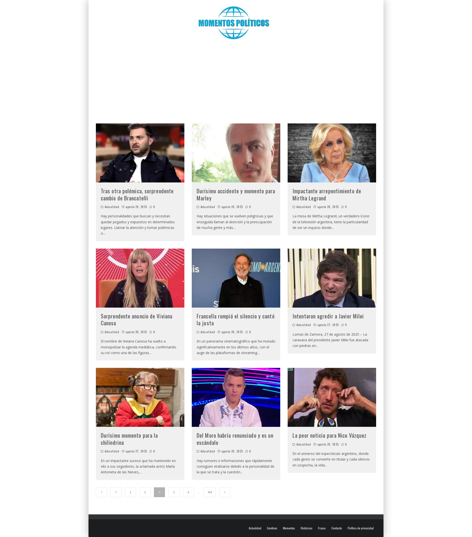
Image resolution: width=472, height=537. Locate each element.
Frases (322, 528)
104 (209, 492)
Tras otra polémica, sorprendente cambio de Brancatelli (137, 194)
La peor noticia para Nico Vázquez (330, 435)
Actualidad (112, 207)
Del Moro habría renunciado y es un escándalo (235, 438)
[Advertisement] (236, 79)
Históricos (306, 528)
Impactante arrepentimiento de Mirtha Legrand (327, 194)
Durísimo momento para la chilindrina (129, 438)
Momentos (289, 528)
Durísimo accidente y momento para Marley (236, 194)
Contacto (336, 528)
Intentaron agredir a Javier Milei (328, 316)
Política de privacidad (361, 528)
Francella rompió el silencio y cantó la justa (236, 319)
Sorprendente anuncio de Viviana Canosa (136, 319)
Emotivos (272, 528)
